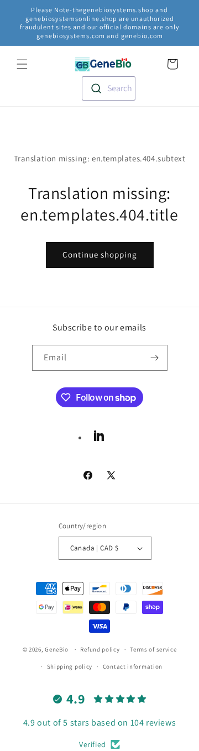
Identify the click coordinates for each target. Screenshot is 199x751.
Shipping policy (70, 666)
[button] (22, 64)
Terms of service (153, 649)
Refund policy (99, 649)
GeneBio (57, 649)
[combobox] (108, 88)
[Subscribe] (155, 358)
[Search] (148, 63)
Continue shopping (99, 254)
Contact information (133, 666)
